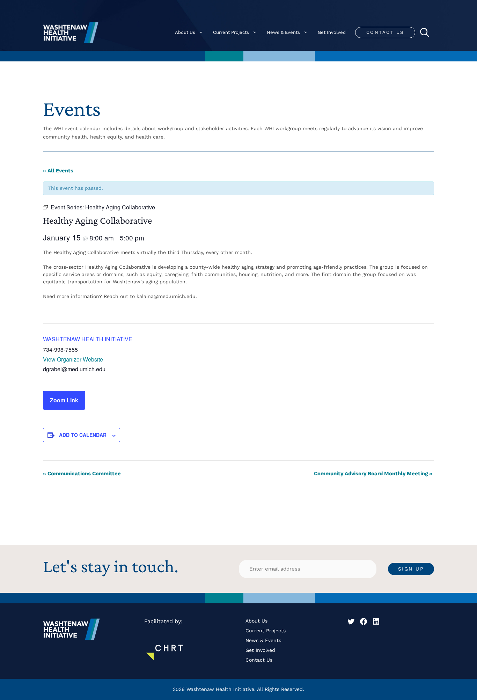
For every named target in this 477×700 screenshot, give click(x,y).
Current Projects (231, 32)
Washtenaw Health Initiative (87, 339)
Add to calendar (83, 434)
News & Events (283, 32)
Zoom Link (64, 400)
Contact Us (385, 32)
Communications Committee (82, 473)
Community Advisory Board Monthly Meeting (373, 473)
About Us (185, 32)
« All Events (58, 170)
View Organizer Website (73, 359)
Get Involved (332, 32)
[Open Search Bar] (424, 32)
